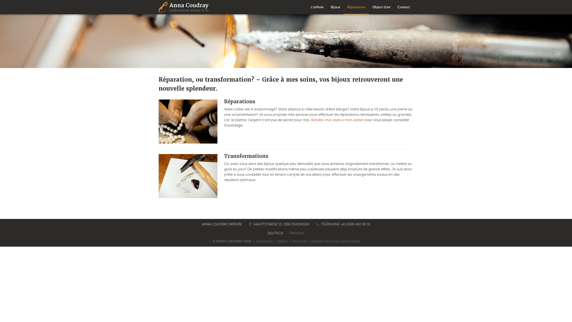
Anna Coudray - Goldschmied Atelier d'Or (183, 7)
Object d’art (381, 7)
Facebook (299, 241)
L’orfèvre (317, 7)
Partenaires (264, 241)
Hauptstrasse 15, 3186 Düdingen (281, 224)
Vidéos (283, 241)
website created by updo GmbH (336, 241)
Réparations (356, 7)
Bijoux (335, 7)
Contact (403, 7)
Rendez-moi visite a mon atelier (337, 120)
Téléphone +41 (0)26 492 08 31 (345, 224)
